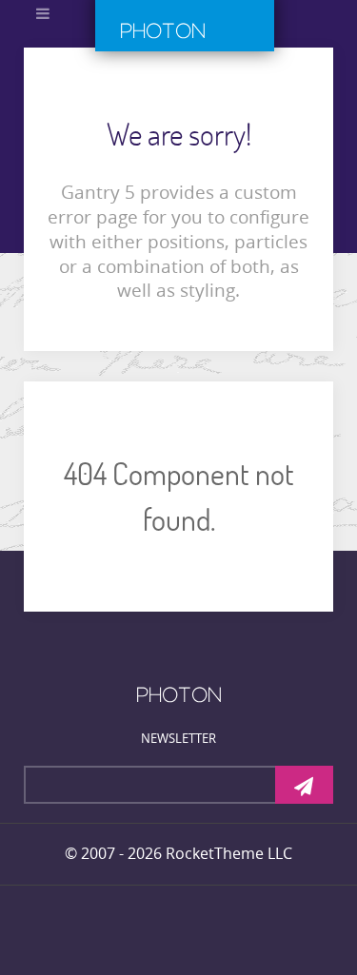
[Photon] (179, 693)
